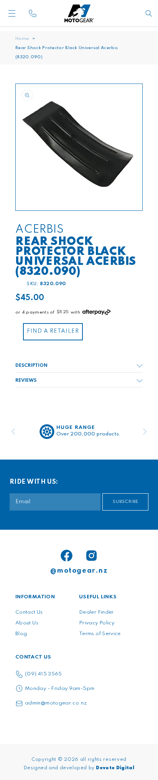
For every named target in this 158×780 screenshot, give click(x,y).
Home (22, 38)
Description (31, 365)
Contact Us (29, 612)
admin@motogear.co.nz (56, 703)
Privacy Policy (96, 623)
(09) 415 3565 (43, 674)
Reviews (25, 380)
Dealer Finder (96, 612)
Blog (21, 633)
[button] (24, 13)
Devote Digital (115, 768)
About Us (26, 623)
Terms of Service (100, 633)
